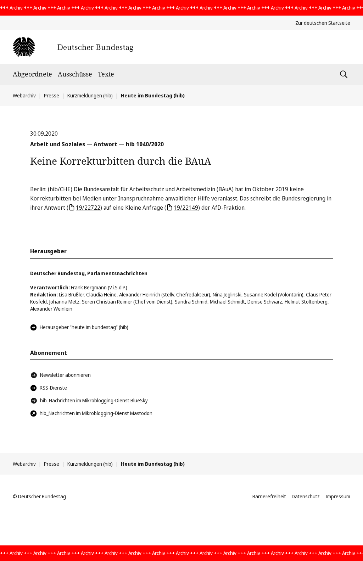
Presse (51, 95)
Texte (106, 74)
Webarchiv (24, 95)
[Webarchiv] (73, 47)
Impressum (337, 496)
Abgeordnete (32, 74)
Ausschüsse (75, 74)
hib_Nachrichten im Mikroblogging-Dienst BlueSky (94, 400)
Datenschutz (306, 496)
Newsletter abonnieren (65, 375)
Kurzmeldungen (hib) (90, 95)
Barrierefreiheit (269, 496)
